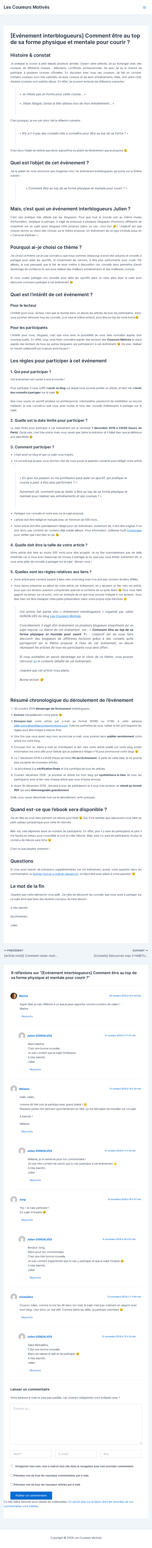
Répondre (27, 1016)
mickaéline (26, 1296)
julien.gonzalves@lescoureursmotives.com (40, 725)
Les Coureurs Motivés (26, 7)
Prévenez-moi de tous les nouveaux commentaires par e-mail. (51, 1475)
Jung (22, 1199)
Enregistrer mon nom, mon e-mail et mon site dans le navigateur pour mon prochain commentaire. (74, 1466)
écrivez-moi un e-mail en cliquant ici (55, 874)
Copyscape (134, 530)
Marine (23, 995)
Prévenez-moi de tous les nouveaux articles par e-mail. (47, 1484)
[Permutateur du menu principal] (144, 7)
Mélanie (24, 1088)
